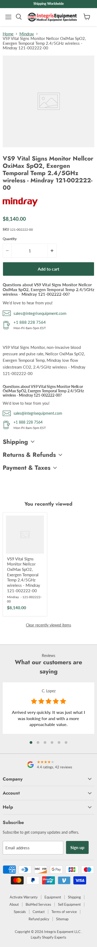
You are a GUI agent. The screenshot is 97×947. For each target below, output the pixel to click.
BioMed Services (38, 904)
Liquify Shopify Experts (48, 937)
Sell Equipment (69, 904)
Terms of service (64, 911)
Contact (39, 911)
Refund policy (39, 919)
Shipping (74, 897)
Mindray (26, 34)
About (14, 904)
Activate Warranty (24, 897)
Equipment (52, 897)
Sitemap (62, 919)
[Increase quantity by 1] (52, 251)
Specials (20, 911)
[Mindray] (20, 208)
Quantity (10, 239)
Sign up (77, 847)
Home (8, 34)
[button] (31, 742)
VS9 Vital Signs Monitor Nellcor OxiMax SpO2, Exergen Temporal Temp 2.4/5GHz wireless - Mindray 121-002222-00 (23, 574)
